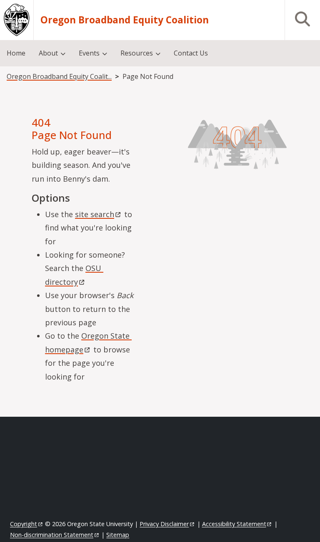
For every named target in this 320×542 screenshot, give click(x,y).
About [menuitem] (48, 53)
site (94, 214)
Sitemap (117, 535)
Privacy (164, 524)
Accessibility (234, 524)
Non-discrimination (51, 535)
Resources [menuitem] (136, 53)
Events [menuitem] (89, 53)
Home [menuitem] (16, 53)
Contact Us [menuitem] (191, 53)
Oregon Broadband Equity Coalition (124, 20)
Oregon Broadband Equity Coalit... (59, 76)
